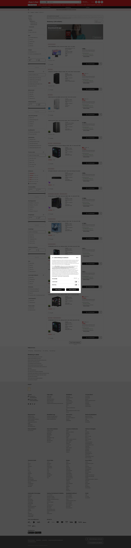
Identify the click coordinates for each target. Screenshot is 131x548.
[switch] (76, 281)
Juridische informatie (66, 276)
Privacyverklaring (54, 276)
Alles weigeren (58, 289)
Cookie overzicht (60, 276)
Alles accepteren (72, 289)
